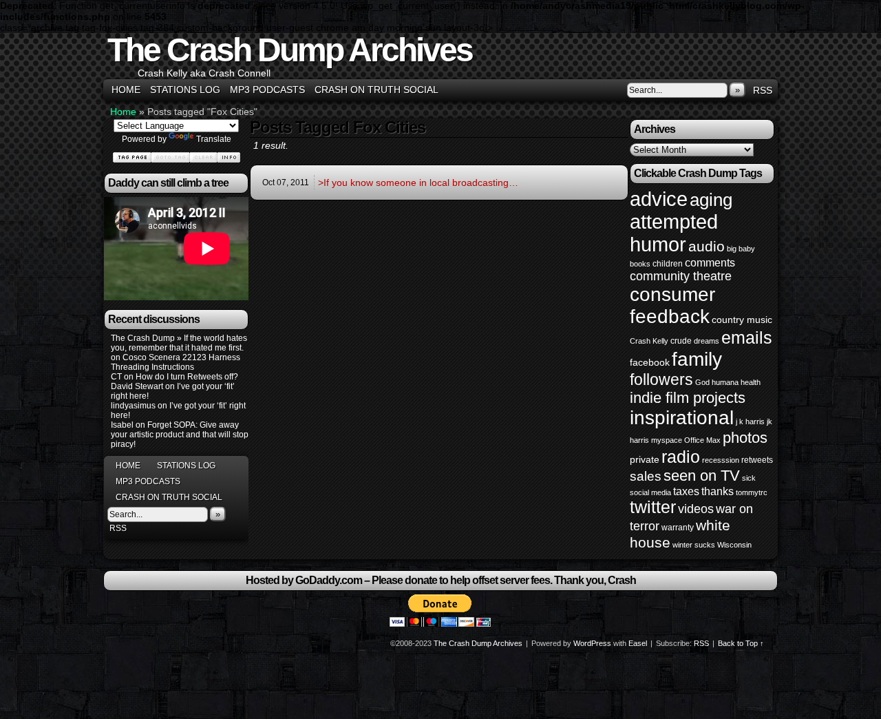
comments (710, 262)
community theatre (681, 276)
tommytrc (751, 492)
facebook (650, 362)
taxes (686, 491)
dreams (706, 341)
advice (659, 198)
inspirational (682, 417)
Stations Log (185, 89)
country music (742, 319)
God (702, 382)
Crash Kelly (649, 341)
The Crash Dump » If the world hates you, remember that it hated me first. (179, 343)
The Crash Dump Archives (289, 50)
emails (746, 337)
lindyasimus (133, 405)
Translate (213, 139)
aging (711, 199)
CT (116, 377)
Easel (637, 643)
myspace (666, 440)
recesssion (720, 460)
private (644, 459)
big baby (741, 248)
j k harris (750, 421)
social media (650, 492)
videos (696, 509)
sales (645, 476)
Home (126, 89)
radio (680, 456)
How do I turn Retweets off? (187, 377)
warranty (677, 527)
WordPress (592, 643)
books (640, 264)
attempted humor (674, 233)
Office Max (702, 440)
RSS (762, 90)
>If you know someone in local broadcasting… (418, 182)
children (667, 264)
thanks (717, 491)
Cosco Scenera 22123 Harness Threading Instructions (175, 362)
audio (706, 246)
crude (681, 341)
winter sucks (693, 545)
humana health (736, 382)
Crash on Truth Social (376, 89)
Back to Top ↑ (741, 643)
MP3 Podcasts (267, 89)
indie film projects (687, 397)
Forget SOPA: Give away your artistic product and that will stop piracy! (179, 434)
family (697, 359)
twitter (653, 507)
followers (661, 379)
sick (749, 478)
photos (745, 437)
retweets (757, 460)
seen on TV (702, 475)
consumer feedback (672, 305)
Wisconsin (734, 545)
